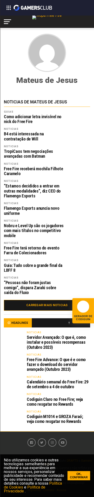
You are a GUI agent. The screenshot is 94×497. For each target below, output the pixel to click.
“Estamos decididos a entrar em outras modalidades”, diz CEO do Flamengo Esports (32, 191)
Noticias (11, 129)
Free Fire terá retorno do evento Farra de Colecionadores (31, 250)
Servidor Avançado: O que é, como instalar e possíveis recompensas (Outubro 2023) (56, 342)
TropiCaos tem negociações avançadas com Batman (28, 154)
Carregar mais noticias (47, 305)
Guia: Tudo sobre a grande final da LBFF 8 (33, 268)
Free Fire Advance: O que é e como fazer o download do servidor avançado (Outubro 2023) (56, 364)
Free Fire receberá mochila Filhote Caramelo (33, 171)
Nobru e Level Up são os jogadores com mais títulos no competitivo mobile (34, 230)
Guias (8, 111)
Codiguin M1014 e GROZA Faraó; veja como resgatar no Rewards (55, 419)
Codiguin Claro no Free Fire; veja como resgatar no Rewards (55, 402)
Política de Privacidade (24, 489)
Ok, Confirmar (79, 475)
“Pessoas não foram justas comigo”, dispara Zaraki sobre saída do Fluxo (30, 287)
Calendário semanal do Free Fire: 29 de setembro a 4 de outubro (57, 384)
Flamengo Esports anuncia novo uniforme (31, 211)
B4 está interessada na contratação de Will (24, 136)
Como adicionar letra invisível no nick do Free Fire (32, 119)
